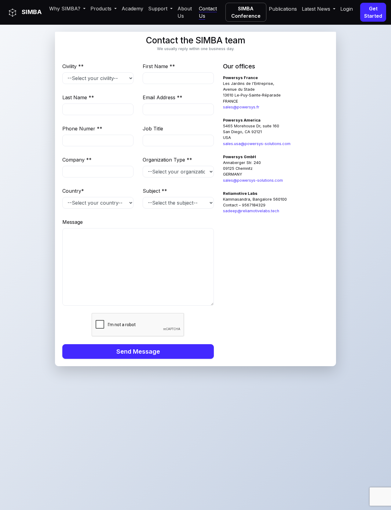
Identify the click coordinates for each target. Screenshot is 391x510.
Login (346, 9)
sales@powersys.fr (241, 107)
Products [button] (101, 8)
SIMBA (31, 12)
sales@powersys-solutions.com (253, 180)
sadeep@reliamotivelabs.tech (251, 211)
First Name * (159, 66)
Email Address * (162, 97)
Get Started (373, 12)
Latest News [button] (317, 9)
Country (73, 191)
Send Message (138, 351)
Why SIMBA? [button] (65, 8)
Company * (77, 160)
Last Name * (78, 97)
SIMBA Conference (246, 12)
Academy (132, 8)
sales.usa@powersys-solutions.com (257, 143)
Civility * (73, 66)
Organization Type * (167, 160)
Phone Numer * (82, 129)
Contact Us (208, 12)
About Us (184, 12)
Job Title (153, 129)
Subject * (155, 191)
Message (72, 222)
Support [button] (158, 8)
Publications (283, 9)
